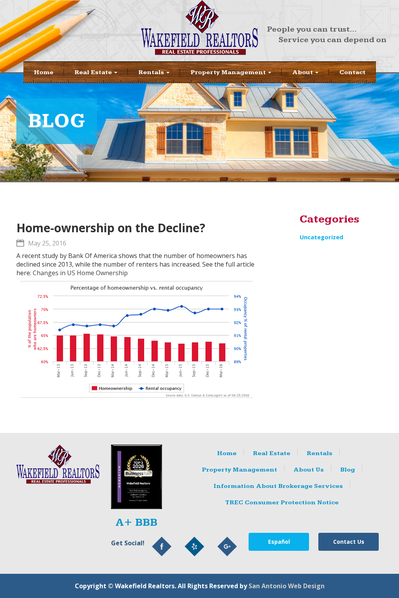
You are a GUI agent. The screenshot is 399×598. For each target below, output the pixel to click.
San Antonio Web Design (287, 586)
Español (279, 541)
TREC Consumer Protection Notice (282, 502)
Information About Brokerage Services (278, 486)
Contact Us (348, 541)
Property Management (229, 72)
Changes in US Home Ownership (80, 273)
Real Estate (93, 72)
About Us (308, 469)
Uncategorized (321, 237)
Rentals (152, 72)
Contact (352, 72)
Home (43, 72)
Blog (347, 469)
